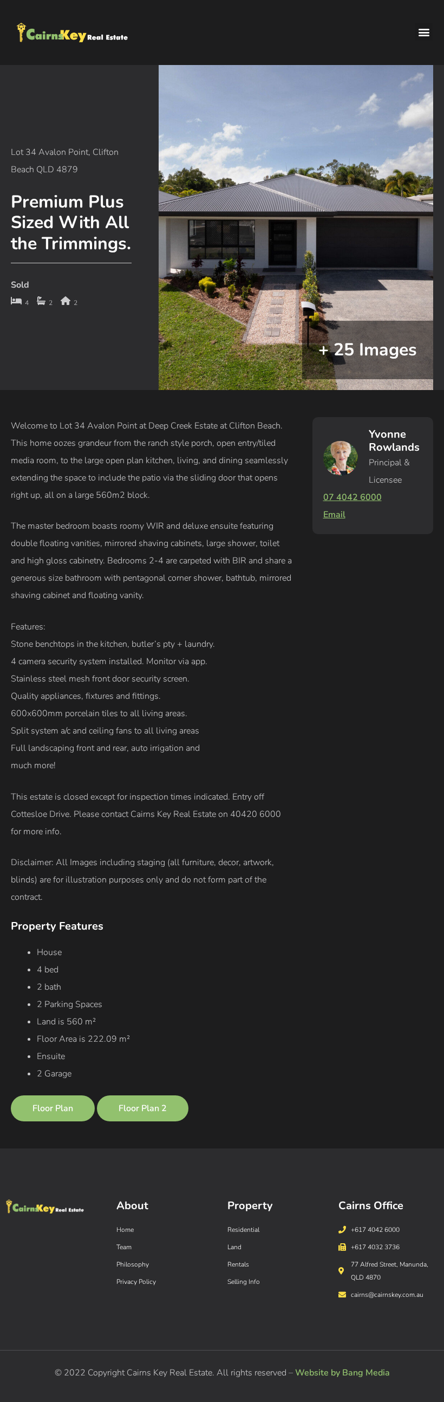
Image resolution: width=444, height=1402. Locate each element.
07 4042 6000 (352, 497)
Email (334, 515)
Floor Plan (52, 1108)
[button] (424, 32)
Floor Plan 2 (143, 1108)
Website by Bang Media (342, 1373)
